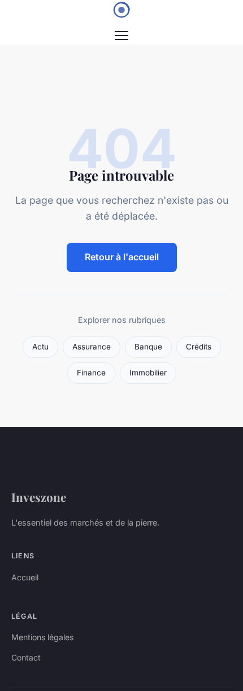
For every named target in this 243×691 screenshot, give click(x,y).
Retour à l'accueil (122, 257)
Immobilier (148, 372)
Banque (148, 346)
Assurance (91, 346)
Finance (91, 372)
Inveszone (38, 497)
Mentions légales (42, 637)
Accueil (24, 577)
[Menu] (121, 36)
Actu (40, 346)
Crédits (198, 346)
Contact (26, 657)
